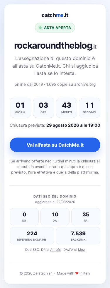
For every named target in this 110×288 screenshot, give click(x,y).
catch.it (55, 15)
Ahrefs (55, 250)
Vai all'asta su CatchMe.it (55, 145)
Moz (81, 250)
